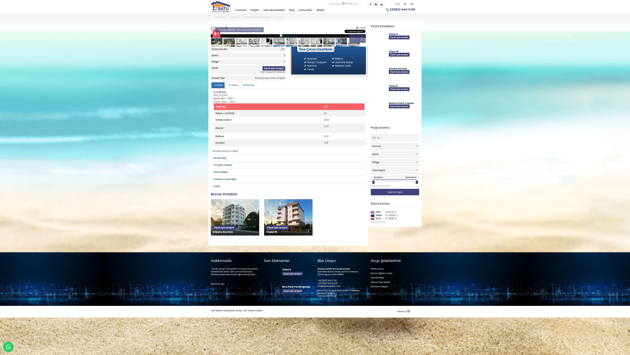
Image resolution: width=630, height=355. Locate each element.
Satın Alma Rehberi (274, 10)
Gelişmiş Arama (380, 186)
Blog (292, 10)
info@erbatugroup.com (329, 286)
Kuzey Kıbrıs (305, 10)
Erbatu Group (377, 269)
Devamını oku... (218, 284)
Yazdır (362, 28)
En (405, 4)
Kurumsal (240, 10)
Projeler (255, 10)
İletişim (321, 10)
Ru (411, 4)
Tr (399, 4)
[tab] (218, 85)
